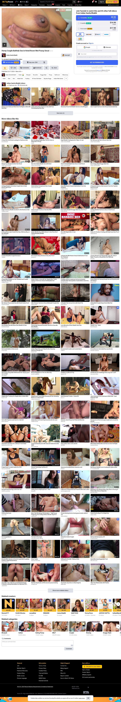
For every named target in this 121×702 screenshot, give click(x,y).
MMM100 (93, 399)
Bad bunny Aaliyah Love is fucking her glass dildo (104, 467)
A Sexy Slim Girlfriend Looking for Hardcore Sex (15, 140)
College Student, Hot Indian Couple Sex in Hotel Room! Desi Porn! (14, 186)
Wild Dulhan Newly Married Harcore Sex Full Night (104, 443)
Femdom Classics (95, 350)
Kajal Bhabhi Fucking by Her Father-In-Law (72, 140)
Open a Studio (86, 669)
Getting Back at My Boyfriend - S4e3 (40, 489)
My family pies (94, 326)
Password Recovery (22, 670)
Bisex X (62, 397)
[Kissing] (94, 626)
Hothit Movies (34, 211)
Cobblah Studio (64, 189)
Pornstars (42, 5)
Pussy (50, 75)
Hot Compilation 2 (6, 537)
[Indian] (27, 626)
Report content (64, 675)
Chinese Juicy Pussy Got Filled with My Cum (72, 420)
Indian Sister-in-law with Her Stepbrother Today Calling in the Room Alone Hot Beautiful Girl (44, 280)
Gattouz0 (63, 421)
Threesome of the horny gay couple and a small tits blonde (104, 420)
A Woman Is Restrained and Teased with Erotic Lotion (75, 489)
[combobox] (55, 2)
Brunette (35, 75)
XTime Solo (4, 350)
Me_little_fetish (64, 282)
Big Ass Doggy (47, 78)
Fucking (27, 78)
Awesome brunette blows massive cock (71, 467)
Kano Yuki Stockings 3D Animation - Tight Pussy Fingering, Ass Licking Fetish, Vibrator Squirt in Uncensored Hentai (44, 514)
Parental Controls (43, 680)
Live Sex (70, 5)
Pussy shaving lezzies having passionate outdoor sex (74, 514)
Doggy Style (43, 75)
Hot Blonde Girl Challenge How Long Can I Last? (103, 372)
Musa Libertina (5, 421)
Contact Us (63, 665)
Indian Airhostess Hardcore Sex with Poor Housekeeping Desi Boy (42, 107)
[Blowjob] (10, 626)
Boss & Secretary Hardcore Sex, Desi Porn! (42, 255)
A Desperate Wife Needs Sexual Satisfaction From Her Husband (74, 256)
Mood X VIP (93, 282)
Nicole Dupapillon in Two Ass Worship (41, 372)
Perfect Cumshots (6, 491)
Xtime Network (34, 446)
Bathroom (57, 75)
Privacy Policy (109, 57)
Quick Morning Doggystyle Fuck (99, 559)
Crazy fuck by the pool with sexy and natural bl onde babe (45, 444)
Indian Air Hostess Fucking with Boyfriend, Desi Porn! (105, 232)
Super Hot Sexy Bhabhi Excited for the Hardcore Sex (15, 209)
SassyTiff (4, 538)
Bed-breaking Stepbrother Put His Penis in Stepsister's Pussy (42, 140)
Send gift (67, 55)
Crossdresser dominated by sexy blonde (102, 349)
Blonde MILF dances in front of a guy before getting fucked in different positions (15, 559)
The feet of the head (36, 537)
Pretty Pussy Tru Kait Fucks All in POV (12, 467)
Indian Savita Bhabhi (11, 55)
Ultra (21, 5)
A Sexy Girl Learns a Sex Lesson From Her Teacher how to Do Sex (104, 186)
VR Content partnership (88, 677)
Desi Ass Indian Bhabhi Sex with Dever (41, 163)
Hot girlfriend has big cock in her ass (12, 489)
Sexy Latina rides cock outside (69, 443)
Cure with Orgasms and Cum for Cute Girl (13, 420)
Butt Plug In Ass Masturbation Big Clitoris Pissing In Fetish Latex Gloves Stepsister (104, 490)
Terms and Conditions (99, 57)
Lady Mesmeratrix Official (37, 538)
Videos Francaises (35, 399)
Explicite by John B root (7, 445)
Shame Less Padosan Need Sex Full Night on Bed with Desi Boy (16, 107)
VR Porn (12, 5)
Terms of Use (42, 665)
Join (18, 665)
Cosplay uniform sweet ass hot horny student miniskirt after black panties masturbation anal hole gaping (74, 280)
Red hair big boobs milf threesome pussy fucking (44, 582)
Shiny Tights (34, 559)
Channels (50, 5)
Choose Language (22, 678)
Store (26, 5)
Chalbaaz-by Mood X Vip (67, 372)
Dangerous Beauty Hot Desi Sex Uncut (12, 163)
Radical (62, 468)
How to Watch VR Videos (67, 678)
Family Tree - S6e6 (96, 325)
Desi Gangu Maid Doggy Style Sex (100, 163)
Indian (20, 75)
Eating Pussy (39, 633)
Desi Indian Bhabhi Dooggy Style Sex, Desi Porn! (74, 209)
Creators (57, 5)
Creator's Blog (21, 673)
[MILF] (60, 626)
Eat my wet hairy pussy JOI (98, 537)
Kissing (88, 633)
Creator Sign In (86, 672)
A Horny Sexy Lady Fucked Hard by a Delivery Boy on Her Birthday (16, 232)
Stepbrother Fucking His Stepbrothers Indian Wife (15, 396)
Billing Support (64, 668)
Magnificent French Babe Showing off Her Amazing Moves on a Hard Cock (45, 397)
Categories (34, 5)
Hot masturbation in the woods (10, 349)
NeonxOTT (4, 189)
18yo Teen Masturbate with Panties (100, 582)
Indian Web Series (58, 78)
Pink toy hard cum (6, 513)
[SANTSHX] (77, 605)
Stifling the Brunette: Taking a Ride (70, 559)
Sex (14, 78)
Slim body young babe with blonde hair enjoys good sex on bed (15, 373)
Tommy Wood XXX (6, 468)
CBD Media (4, 375)
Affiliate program (86, 674)
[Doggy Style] (111, 626)
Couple (71, 633)
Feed (63, 5)
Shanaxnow (93, 584)
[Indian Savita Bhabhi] (4, 55)
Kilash (32, 143)
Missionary (65, 75)
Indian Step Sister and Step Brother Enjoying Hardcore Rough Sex (43, 349)
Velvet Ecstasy (64, 560)
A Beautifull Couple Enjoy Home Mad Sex (101, 303)
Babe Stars (63, 584)
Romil (62, 538)
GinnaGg (92, 258)
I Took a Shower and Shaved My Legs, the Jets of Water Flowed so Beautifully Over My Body (103, 256)
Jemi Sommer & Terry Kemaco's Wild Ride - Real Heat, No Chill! (104, 397)
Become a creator (114, 5)
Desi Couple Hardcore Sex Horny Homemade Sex (104, 106)
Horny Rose (89, 613)
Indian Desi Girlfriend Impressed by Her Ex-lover (44, 420)
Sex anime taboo (94, 374)
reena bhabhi (61, 613)
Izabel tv (63, 350)
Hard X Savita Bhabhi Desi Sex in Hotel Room (73, 163)
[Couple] (77, 626)
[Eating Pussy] (43, 626)
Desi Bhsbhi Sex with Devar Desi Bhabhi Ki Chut (14, 325)
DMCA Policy (42, 678)
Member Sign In (21, 668)
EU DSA (41, 675)
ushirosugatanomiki (65, 491)
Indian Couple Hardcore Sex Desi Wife (41, 209)
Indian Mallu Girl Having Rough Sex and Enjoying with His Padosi (105, 280)
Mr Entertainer (5, 141)
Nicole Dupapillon (35, 374)
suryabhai (32, 613)
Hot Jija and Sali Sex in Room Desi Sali (101, 140)
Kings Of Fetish (5, 562)
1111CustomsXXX (95, 468)
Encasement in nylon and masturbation (71, 349)
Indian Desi (20, 78)
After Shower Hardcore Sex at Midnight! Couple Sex (45, 303)
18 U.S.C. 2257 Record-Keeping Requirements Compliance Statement (35, 686)
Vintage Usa (34, 584)
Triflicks (33, 235)
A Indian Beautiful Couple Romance (11, 255)
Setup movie (4, 235)
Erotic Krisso (64, 304)
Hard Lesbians (64, 516)
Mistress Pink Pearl (35, 560)
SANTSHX (74, 613)
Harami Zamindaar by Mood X (39, 467)
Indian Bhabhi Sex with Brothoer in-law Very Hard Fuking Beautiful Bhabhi (44, 232)
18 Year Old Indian (36, 78)
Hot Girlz (63, 445)
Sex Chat (78, 5)
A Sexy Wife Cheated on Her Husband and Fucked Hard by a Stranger (15, 280)
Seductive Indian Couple (67, 537)
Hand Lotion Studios (95, 422)
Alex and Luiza (94, 560)
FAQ (61, 670)
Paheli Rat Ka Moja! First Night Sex (100, 513)
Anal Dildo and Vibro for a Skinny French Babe (14, 443)
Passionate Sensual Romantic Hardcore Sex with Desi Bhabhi (44, 326)
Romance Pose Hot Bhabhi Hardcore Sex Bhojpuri (74, 106)
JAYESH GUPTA (104, 613)
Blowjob (28, 75)
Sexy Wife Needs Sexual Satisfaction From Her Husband (73, 186)
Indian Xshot (34, 304)
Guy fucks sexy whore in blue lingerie (71, 582)
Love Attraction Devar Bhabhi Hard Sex (71, 325)
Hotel (4, 78)
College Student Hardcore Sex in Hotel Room (103, 209)
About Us (62, 673)
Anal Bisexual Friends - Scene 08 (70, 396)
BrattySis (33, 491)
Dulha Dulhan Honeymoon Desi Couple (41, 186)
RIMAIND (46, 613)
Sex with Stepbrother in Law (68, 232)
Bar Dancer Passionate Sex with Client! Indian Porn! (15, 303)
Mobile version (21, 675)
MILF (54, 633)
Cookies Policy (43, 670)
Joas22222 (33, 516)
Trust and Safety (43, 673)
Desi (9, 78)
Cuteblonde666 (94, 538)
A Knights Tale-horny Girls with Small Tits (72, 303)
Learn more (82, 698)
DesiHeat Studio (5, 304)
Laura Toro (4, 514)
